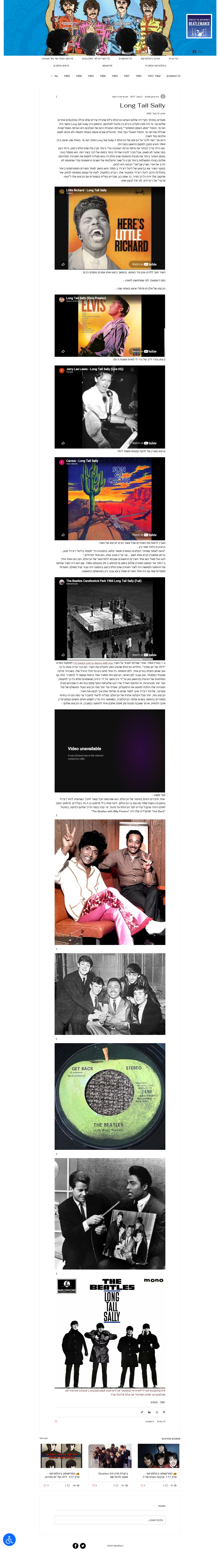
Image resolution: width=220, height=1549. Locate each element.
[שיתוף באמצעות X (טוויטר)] (156, 1412)
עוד (56, 76)
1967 (127, 76)
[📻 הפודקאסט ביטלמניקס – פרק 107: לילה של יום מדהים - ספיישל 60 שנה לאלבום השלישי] (61, 1456)
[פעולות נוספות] (56, 96)
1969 (67, 76)
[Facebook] (75, 1546)
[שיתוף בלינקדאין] (149, 1412)
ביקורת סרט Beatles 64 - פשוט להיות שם (112, 1475)
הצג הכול (44, 1438)
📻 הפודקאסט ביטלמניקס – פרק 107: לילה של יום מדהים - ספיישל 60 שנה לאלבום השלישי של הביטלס (62, 1475)
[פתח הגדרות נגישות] (9, 1539)
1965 (139, 76)
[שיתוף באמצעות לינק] (142, 1412)
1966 (103, 76)
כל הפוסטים (173, 76)
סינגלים (154, 1402)
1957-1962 (154, 76)
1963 (91, 76)
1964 (115, 76)
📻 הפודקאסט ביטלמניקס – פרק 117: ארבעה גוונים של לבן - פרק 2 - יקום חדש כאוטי (159, 1475)
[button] (107, 66)
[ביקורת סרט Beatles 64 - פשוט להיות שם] (110, 1456)
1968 (79, 76)
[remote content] (110, 228)
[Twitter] (83, 1546)
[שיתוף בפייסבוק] (164, 1412)
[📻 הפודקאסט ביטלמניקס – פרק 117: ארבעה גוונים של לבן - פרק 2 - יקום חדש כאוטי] (158, 1456)
